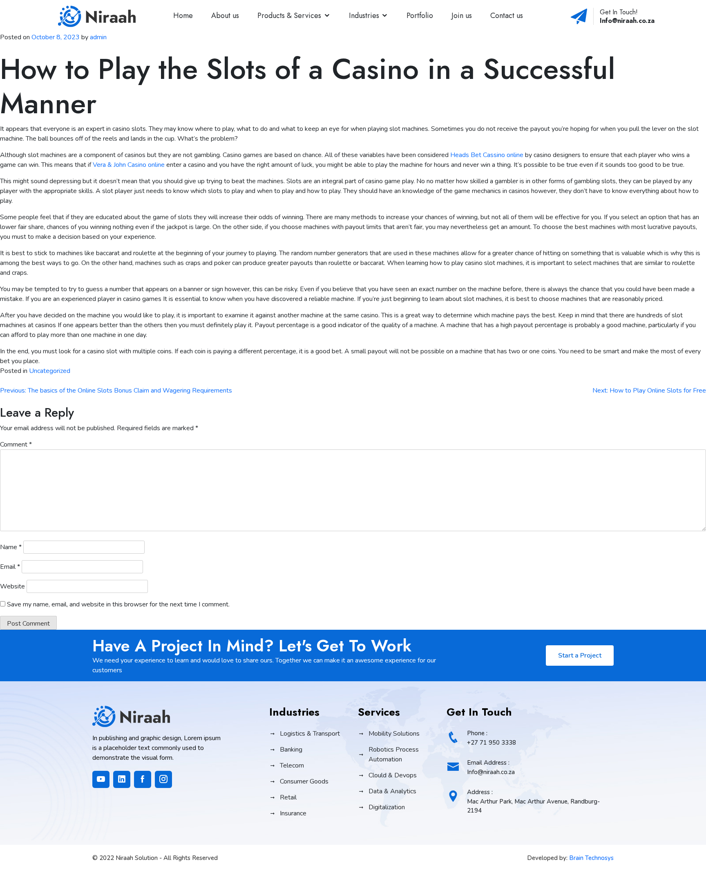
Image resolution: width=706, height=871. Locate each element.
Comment (16, 444)
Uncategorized (49, 370)
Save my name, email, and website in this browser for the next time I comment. (118, 604)
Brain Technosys (591, 858)
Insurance (293, 813)
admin (98, 37)
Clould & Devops (393, 775)
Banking (291, 749)
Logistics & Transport (310, 733)
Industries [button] (364, 15)
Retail (288, 797)
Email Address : (491, 767)
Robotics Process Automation (394, 754)
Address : (533, 801)
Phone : (491, 738)
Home (183, 15)
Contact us (506, 15)
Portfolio (420, 15)
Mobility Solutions (394, 733)
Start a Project (579, 655)
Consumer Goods (304, 781)
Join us (461, 15)
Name (11, 547)
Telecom (292, 765)
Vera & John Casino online (129, 164)
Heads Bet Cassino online (486, 154)
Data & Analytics (392, 791)
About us (225, 15)
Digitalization (387, 807)
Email (10, 566)
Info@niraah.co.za (627, 20)
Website (12, 586)
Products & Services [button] (289, 15)
